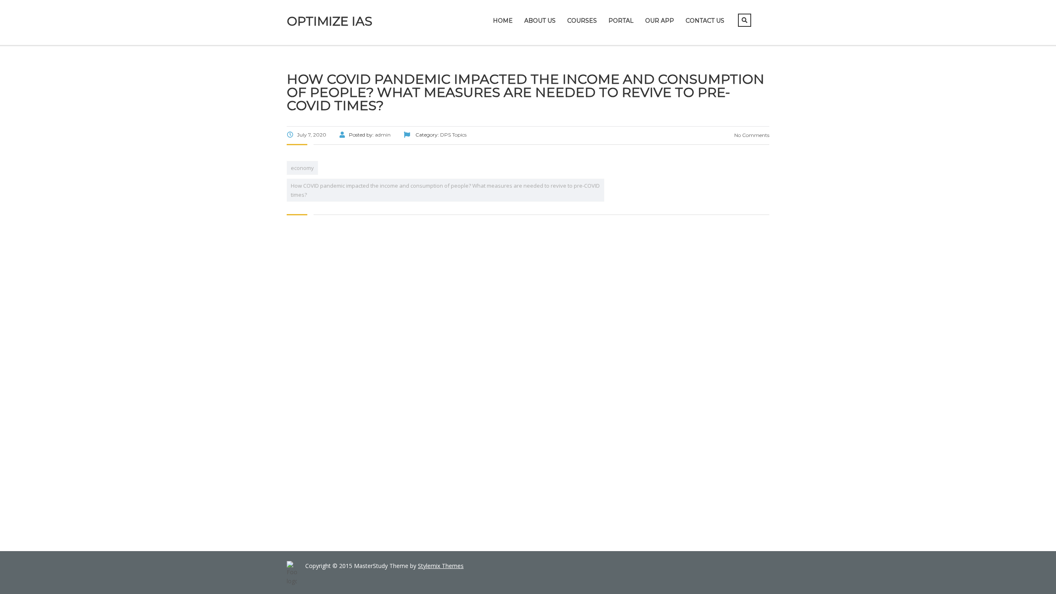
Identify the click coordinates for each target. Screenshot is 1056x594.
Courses (582, 20)
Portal (621, 20)
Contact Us (705, 20)
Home (503, 20)
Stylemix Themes (441, 566)
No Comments (751, 135)
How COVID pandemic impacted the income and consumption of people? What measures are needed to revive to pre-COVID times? (445, 190)
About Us (540, 20)
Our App (659, 20)
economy (302, 168)
